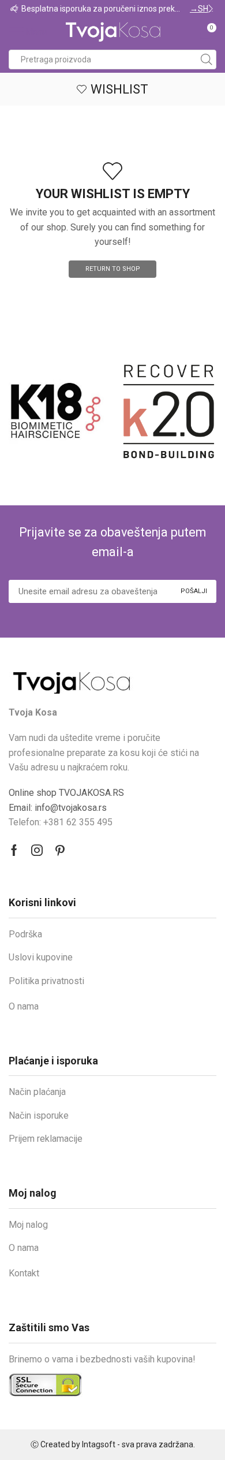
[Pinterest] (60, 850)
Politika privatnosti (46, 980)
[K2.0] (139, 411)
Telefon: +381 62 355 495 (60, 822)
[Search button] (206, 59)
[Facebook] (14, 850)
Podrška (25, 934)
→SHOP (54, 8)
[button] (14, 8)
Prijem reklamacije (45, 1138)
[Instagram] (37, 850)
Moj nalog (28, 1224)
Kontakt (24, 1273)
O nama (24, 1006)
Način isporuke (39, 1115)
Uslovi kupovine (41, 957)
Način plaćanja (37, 1091)
